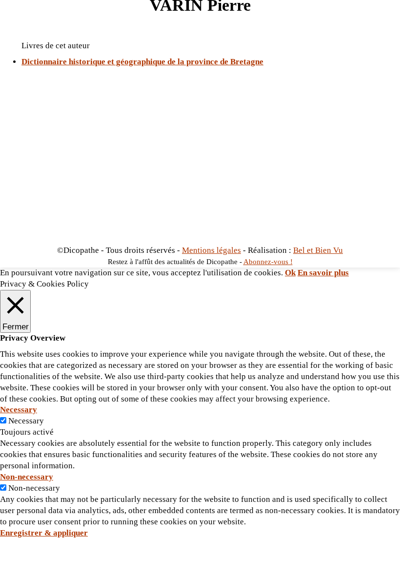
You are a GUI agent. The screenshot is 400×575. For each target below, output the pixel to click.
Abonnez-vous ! (268, 262)
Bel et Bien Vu (318, 250)
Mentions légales (211, 250)
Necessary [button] (18, 409)
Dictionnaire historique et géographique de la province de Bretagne (142, 61)
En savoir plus (323, 272)
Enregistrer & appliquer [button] (44, 532)
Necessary (26, 420)
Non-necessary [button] (26, 476)
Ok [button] (290, 272)
